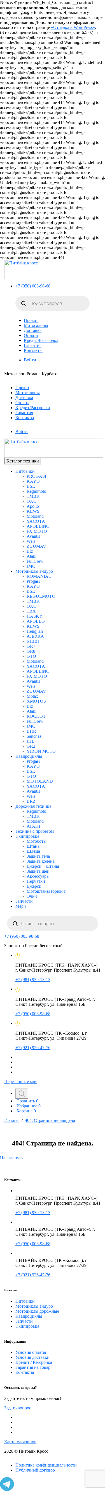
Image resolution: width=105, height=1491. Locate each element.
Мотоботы (36, 841)
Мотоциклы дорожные (37, 1311)
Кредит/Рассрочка (41, 340)
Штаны (34, 846)
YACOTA (36, 521)
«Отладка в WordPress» (73, 27)
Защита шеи (38, 871)
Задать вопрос (17, 1407)
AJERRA (35, 636)
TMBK (33, 496)
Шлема (33, 851)
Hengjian (35, 631)
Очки (32, 896)
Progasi (33, 581)
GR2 (31, 746)
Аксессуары (38, 876)
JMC (31, 566)
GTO (31, 656)
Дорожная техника (33, 806)
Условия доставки (32, 1357)
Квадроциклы (28, 756)
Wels (31, 541)
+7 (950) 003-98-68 (32, 286)
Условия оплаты (30, 1352)
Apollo (33, 506)
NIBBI (33, 641)
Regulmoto (36, 491)
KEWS (33, 511)
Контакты (33, 350)
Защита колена (41, 861)
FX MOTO (37, 531)
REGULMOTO (41, 596)
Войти (30, 359)
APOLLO (36, 621)
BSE (31, 486)
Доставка (32, 330)
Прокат (31, 320)
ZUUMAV (36, 546)
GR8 (31, 651)
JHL (30, 741)
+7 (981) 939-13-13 (32, 979)
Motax (32, 696)
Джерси (34, 886)
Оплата (31, 335)
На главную (11, 1157)
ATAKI (33, 826)
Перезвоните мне (20, 1081)
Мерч (20, 906)
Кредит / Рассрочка (33, 1362)
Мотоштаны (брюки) (46, 891)
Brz (30, 551)
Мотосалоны (36, 325)
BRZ (31, 801)
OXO (32, 501)
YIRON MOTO (41, 751)
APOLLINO (38, 526)
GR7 (31, 646)
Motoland (35, 516)
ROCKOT (36, 716)
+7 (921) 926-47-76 (32, 1047)
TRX (31, 611)
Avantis (33, 536)
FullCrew (35, 561)
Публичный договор (35, 1470)
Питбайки (25, 471)
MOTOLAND (40, 781)
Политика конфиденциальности (46, 1465)
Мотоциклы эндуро (34, 571)
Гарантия (32, 345)
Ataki (31, 556)
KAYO (33, 481)
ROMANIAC (39, 576)
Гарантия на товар (32, 1367)
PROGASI (36, 476)
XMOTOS (36, 701)
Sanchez (34, 736)
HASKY (35, 616)
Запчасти (24, 901)
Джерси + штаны (43, 866)
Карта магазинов (20, 1441)
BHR (31, 731)
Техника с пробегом (34, 831)
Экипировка (27, 836)
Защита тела (38, 856)
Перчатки (36, 881)
